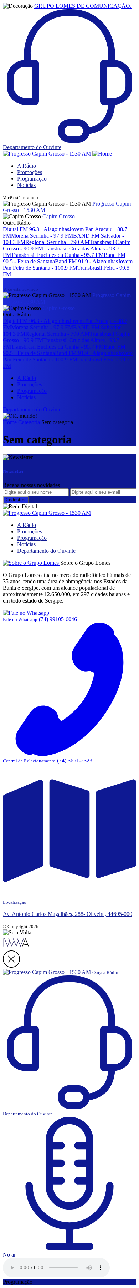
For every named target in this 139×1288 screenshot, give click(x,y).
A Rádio (26, 166)
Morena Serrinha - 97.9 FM (42, 236)
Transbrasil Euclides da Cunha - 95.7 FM (57, 255)
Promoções (29, 172)
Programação (32, 179)
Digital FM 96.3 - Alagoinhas (36, 229)
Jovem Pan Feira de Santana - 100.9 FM (68, 264)
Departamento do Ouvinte (46, 551)
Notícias (26, 185)
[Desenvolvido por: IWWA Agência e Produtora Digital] (16, 947)
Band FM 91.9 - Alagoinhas (86, 261)
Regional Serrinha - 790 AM (57, 242)
